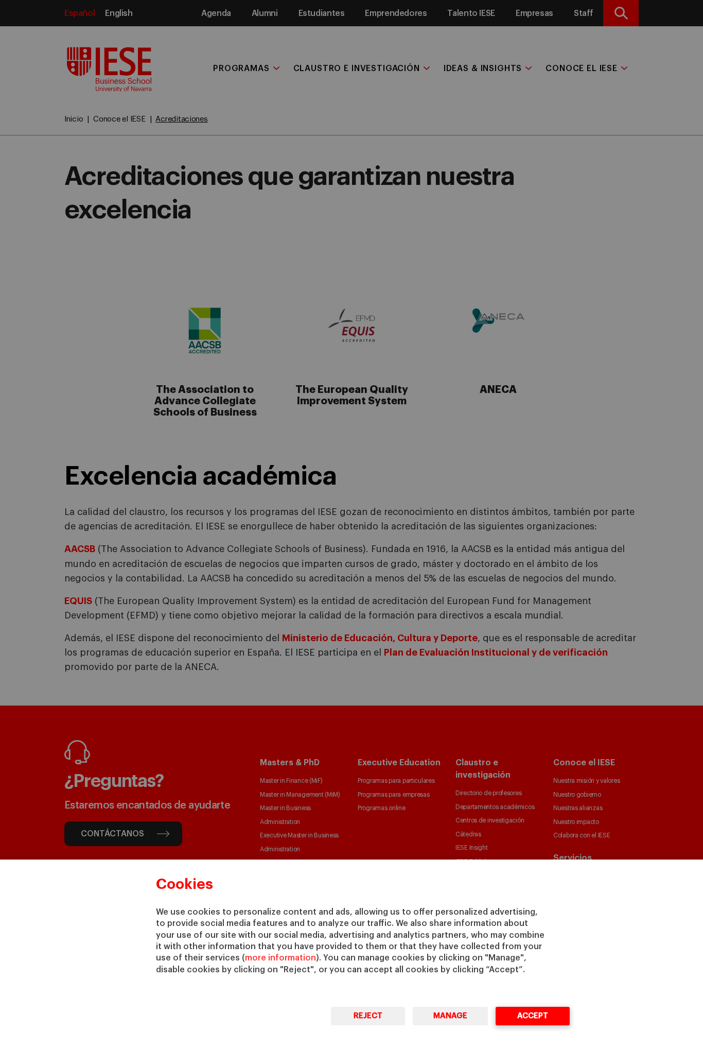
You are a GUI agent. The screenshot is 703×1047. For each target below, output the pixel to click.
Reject (368, 1016)
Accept (532, 1016)
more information (280, 958)
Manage (450, 1016)
